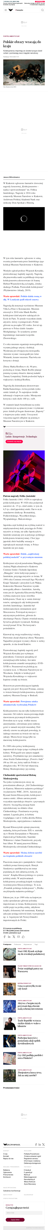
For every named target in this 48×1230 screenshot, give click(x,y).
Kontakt (6, 1156)
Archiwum (7, 1177)
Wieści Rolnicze (29, 1182)
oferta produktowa (10, 1198)
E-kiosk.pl (27, 1170)
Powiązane (7, 944)
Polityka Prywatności (31, 1154)
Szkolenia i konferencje (11, 1191)
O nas (5, 1154)
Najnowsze (28, 944)
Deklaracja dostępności (32, 1163)
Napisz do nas (8, 1158)
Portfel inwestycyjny (11, 36)
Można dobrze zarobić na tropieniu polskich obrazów (22, 854)
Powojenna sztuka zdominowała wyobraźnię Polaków (20, 703)
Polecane (17, 944)
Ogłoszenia (7, 1172)
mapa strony (7, 1195)
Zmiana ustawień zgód (32, 1156)
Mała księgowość (30, 1177)
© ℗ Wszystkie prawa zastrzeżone (16, 931)
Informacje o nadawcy (32, 1161)
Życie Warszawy (30, 1184)
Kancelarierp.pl (29, 1179)
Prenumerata (8, 1175)
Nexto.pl (27, 1175)
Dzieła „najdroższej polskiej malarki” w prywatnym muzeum (23, 555)
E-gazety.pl (28, 1172)
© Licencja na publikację (12, 928)
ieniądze (19, 10)
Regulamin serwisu (31, 1158)
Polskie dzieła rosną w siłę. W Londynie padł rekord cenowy (22, 298)
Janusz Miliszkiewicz (11, 177)
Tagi (36, 944)
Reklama (6, 1170)
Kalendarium (28, 1195)
